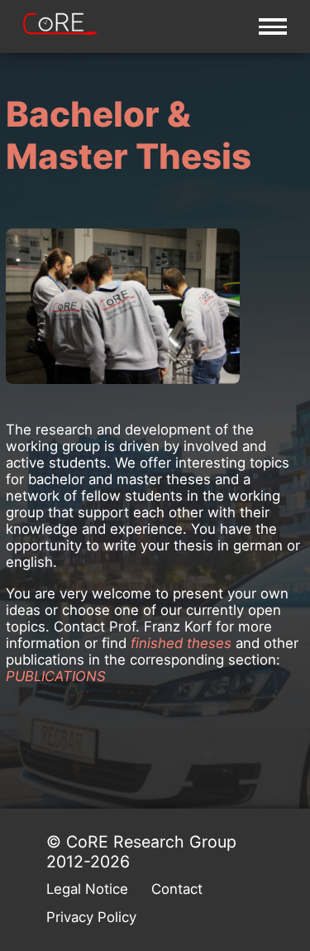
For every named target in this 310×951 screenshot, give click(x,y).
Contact (177, 889)
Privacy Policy (91, 917)
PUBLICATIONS (56, 676)
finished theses (181, 643)
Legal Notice (87, 889)
